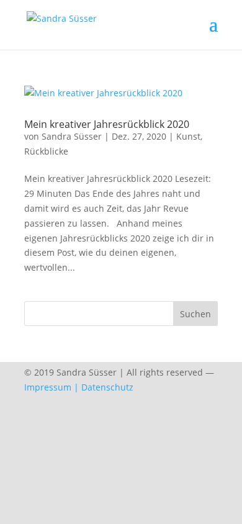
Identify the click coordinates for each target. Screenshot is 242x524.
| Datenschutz (103, 387)
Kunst (188, 136)
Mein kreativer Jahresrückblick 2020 (106, 124)
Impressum (47, 387)
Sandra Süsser (72, 136)
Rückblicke (46, 151)
